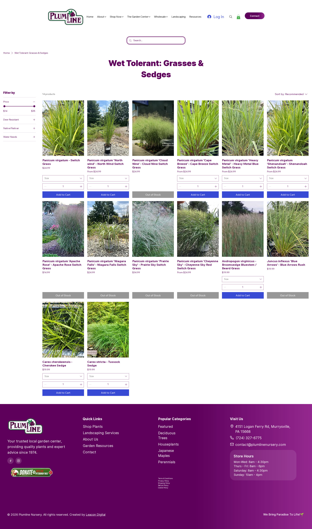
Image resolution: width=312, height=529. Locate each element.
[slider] (4, 106)
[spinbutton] (63, 186)
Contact (89, 452)
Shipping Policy (164, 483)
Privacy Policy (163, 481)
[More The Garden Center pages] (149, 17)
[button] (238, 17)
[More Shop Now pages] (123, 17)
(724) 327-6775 (249, 438)
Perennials (166, 462)
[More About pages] (105, 17)
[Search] (230, 16)
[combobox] (63, 178)
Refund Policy (163, 485)
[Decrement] (45, 186)
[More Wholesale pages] (167, 17)
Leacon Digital (95, 514)
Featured (165, 426)
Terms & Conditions (165, 478)
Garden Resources (98, 446)
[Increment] (81, 186)
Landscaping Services (101, 433)
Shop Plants (93, 426)
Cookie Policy (163, 488)
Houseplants (168, 444)
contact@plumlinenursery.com (260, 444)
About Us (90, 439)
